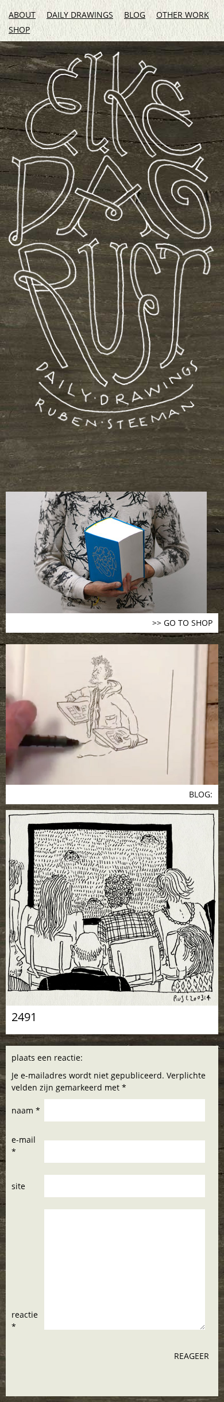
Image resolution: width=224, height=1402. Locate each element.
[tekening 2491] (112, 908)
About (22, 14)
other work (182, 14)
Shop (19, 29)
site (18, 1186)
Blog (134, 14)
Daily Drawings (80, 14)
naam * (25, 1110)
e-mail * (23, 1145)
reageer (191, 1355)
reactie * (24, 1320)
